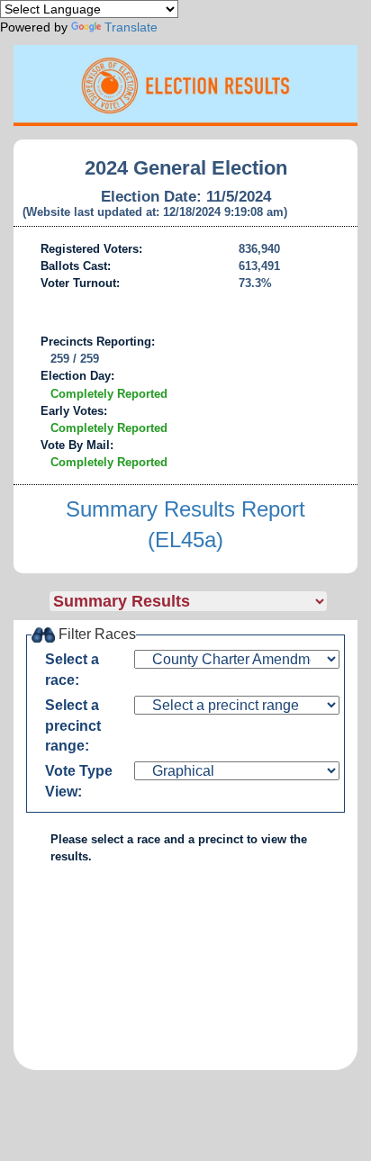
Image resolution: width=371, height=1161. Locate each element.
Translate (131, 27)
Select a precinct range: (73, 726)
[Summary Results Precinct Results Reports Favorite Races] (203, 601)
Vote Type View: (79, 781)
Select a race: (72, 670)
